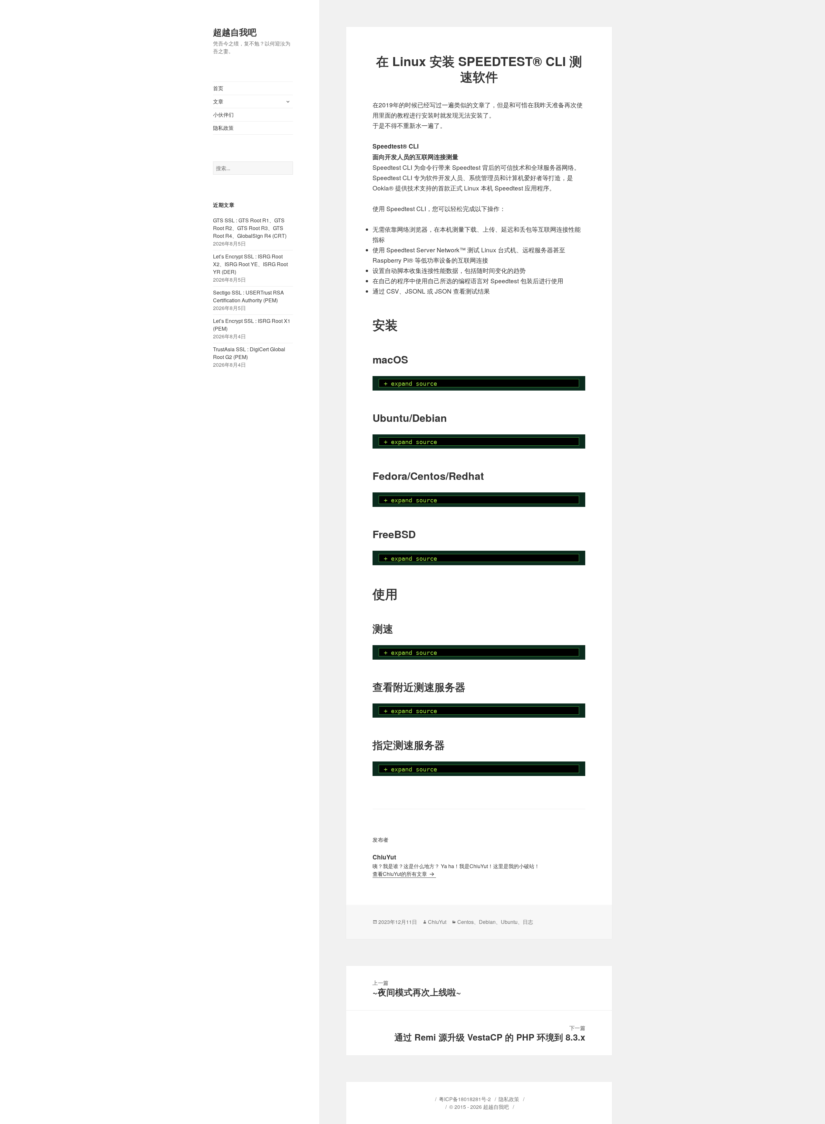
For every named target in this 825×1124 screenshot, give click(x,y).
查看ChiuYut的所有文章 (400, 873)
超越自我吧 (235, 32)
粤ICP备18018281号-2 (465, 1099)
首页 (218, 88)
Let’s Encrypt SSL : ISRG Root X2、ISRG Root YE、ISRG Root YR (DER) (250, 264)
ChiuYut (437, 921)
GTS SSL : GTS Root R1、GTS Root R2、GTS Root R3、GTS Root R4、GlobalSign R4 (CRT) (249, 228)
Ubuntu (509, 921)
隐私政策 (223, 127)
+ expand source (410, 383)
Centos (465, 921)
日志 (528, 921)
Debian (487, 921)
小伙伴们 (223, 114)
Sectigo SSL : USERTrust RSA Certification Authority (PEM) (248, 296)
